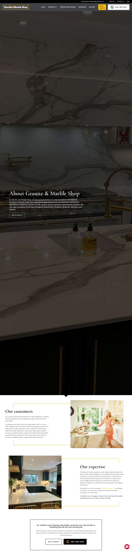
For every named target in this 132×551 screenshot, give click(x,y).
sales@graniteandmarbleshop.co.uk (92, 1)
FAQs (128, 1)
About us (112, 1)
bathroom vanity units (108, 488)
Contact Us (120, 1)
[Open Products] (56, 7)
